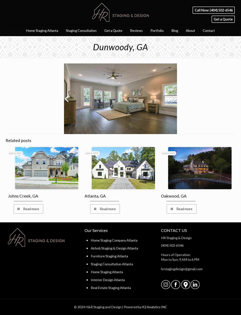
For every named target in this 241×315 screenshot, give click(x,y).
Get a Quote (223, 19)
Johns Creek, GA (23, 195)
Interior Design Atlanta (108, 280)
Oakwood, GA (174, 195)
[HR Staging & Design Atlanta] (120, 12)
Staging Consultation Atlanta (112, 264)
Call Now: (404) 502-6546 (214, 10)
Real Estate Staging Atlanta (111, 288)
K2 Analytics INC (154, 307)
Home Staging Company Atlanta (114, 240)
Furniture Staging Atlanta (109, 256)
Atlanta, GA (95, 195)
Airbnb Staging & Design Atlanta (114, 248)
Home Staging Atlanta (107, 272)
